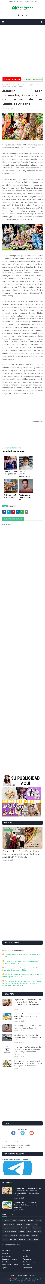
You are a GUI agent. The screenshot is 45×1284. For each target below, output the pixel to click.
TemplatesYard (20, 1279)
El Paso (25, 1253)
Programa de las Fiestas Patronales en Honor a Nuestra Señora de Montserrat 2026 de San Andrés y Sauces (21, 854)
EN (11, 1141)
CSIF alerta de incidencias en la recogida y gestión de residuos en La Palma (27, 1037)
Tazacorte (26, 1265)
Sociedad (10, 85)
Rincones (22, 1239)
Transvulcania (25, 1228)
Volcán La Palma (9, 1224)
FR (17, 1141)
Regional (22, 1220)
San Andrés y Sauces (29, 1262)
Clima (5, 1239)
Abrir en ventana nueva (11, 448)
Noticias (6, 1220)
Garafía (25, 1256)
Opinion (21, 1232)
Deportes (30, 1220)
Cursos (28, 1224)
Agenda (14, 1220)
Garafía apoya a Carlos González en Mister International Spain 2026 (27, 1027)
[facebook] (18, 15)
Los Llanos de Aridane (9, 1259)
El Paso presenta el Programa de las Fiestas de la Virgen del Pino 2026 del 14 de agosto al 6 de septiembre (27, 1063)
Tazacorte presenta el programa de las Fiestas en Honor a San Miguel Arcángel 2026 (21, 969)
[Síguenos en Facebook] (13, 1134)
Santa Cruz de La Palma (10, 1265)
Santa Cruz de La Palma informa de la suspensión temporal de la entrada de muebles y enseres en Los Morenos (27, 1050)
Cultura (38, 1220)
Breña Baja (5, 1253)
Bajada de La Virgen (10, 1232)
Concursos (36, 1228)
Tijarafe (4, 1268)
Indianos (14, 1235)
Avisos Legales (22, 1275)
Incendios (35, 1235)
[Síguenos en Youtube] (32, 1134)
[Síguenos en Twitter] (22, 1134)
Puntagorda (27, 1259)
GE (14, 1141)
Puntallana (6, 1262)
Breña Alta (26, 1250)
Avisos (34, 1224)
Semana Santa (24, 1235)
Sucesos (6, 1228)
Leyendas (13, 1239)
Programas (15, 1228)
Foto (29, 1239)
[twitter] (22, 15)
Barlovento (6, 1250)
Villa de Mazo (27, 1268)
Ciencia (35, 1239)
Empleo (29, 1232)
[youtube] (26, 15)
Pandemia (37, 1232)
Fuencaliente (6, 1256)
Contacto (32, 1275)
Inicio (4, 85)
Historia (6, 1235)
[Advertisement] (22, 50)
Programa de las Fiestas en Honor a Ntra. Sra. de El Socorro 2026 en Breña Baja (27, 1016)
